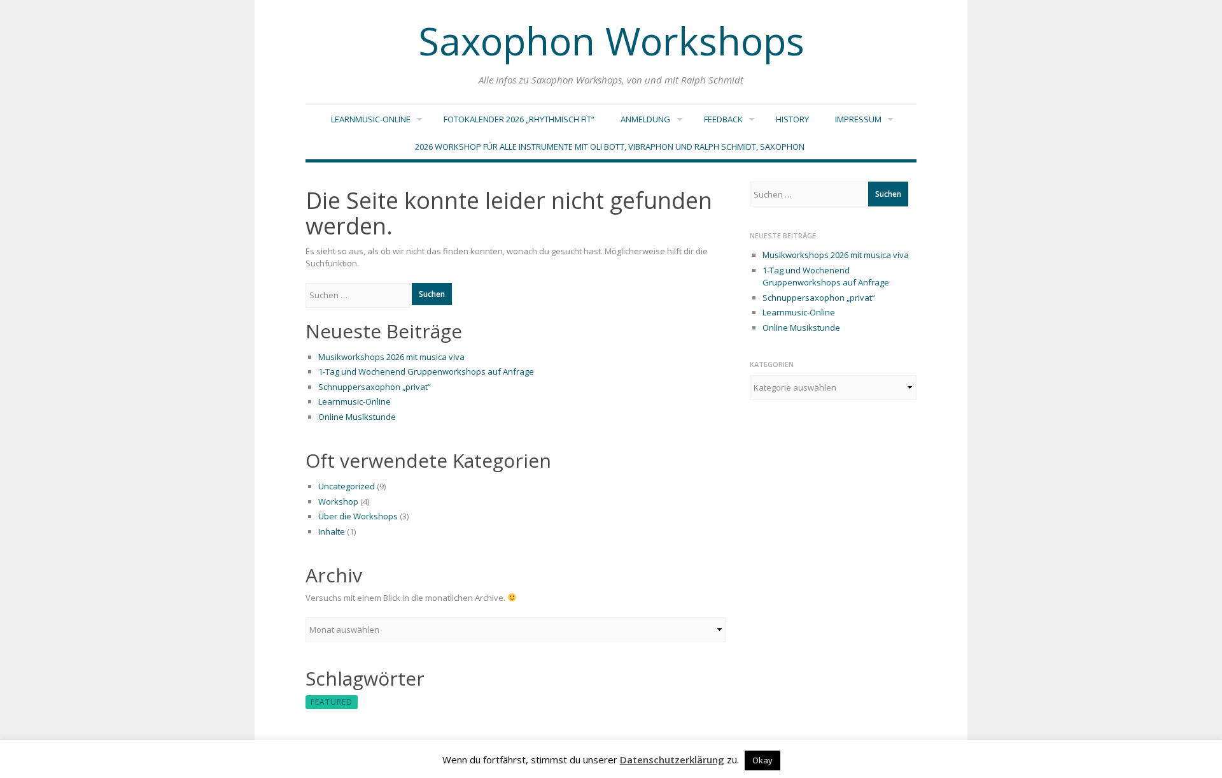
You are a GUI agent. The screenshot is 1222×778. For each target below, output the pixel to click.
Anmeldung (645, 119)
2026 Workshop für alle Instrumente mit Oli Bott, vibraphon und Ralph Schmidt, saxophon (609, 146)
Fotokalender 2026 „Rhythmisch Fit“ (519, 119)
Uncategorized (346, 486)
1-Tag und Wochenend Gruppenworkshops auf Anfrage (426, 371)
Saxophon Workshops (611, 41)
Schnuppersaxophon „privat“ (374, 387)
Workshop (338, 501)
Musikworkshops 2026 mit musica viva (391, 357)
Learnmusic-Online (371, 119)
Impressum (858, 119)
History (792, 119)
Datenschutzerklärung (672, 759)
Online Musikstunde (357, 416)
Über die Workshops (358, 516)
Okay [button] (762, 760)
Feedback (723, 119)
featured (332, 701)
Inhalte (331, 531)
